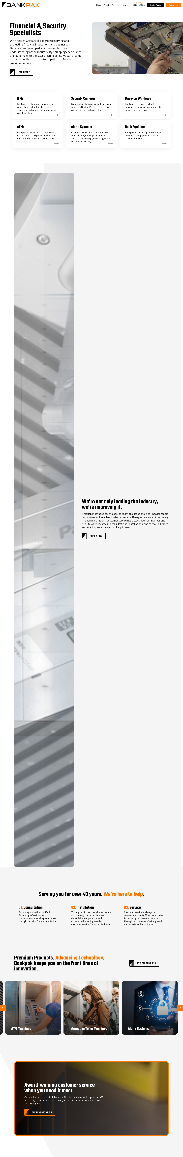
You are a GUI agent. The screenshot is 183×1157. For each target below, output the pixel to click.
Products (115, 5)
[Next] (180, 1008)
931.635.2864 (139, 5)
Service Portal (155, 5)
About (106, 5)
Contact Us (173, 5)
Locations (126, 5)
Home (98, 5)
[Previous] (3, 1008)
